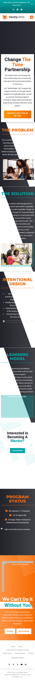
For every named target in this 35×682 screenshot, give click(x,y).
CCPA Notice (7, 653)
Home (13, 646)
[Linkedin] (17, 9)
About (20, 646)
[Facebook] (21, 9)
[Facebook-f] (13, 664)
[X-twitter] (17, 664)
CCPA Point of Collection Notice (17, 650)
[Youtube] (21, 664)
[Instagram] (13, 9)
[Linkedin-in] (25, 664)
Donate (31, 653)
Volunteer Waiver (17, 658)
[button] (31, 17)
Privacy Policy (20, 653)
